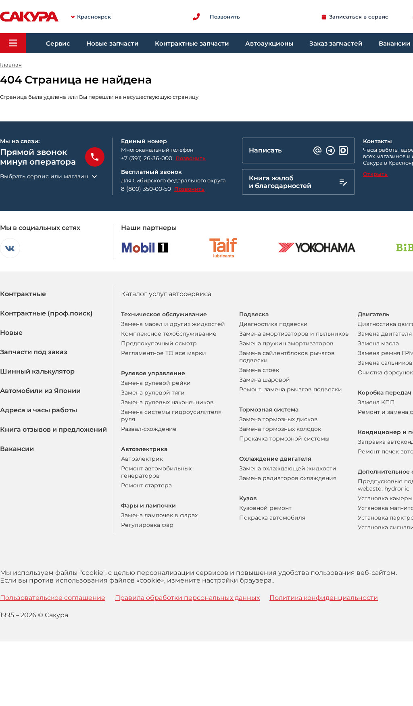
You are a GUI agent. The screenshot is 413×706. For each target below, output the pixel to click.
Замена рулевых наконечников (167, 402)
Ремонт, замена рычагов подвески (290, 389)
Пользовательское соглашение (52, 598)
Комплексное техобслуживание (169, 333)
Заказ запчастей (336, 43)
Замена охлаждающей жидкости (287, 468)
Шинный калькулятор (37, 371)
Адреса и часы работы (38, 410)
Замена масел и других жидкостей (173, 324)
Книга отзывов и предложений (53, 429)
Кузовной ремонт (265, 508)
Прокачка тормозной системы (284, 438)
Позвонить (190, 158)
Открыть (375, 174)
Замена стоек (259, 370)
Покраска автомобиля (272, 517)
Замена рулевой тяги (153, 392)
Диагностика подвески (273, 324)
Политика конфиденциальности (323, 598)
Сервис (58, 43)
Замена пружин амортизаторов (286, 343)
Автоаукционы (269, 43)
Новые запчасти (112, 43)
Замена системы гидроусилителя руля (171, 415)
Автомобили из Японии (40, 391)
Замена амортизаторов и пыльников (294, 333)
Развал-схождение (149, 428)
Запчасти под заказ (33, 352)
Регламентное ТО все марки (163, 353)
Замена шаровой (264, 379)
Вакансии (17, 449)
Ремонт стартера (146, 485)
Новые (11, 332)
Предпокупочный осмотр (159, 343)
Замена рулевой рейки (156, 382)
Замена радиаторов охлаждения (287, 478)
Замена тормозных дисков (278, 419)
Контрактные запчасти (192, 43)
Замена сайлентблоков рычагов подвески (287, 356)
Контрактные (23, 294)
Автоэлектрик (142, 458)
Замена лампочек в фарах (159, 515)
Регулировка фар (147, 524)
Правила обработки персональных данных (187, 598)
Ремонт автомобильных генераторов (156, 472)
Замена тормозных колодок (280, 428)
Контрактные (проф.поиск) (46, 313)
